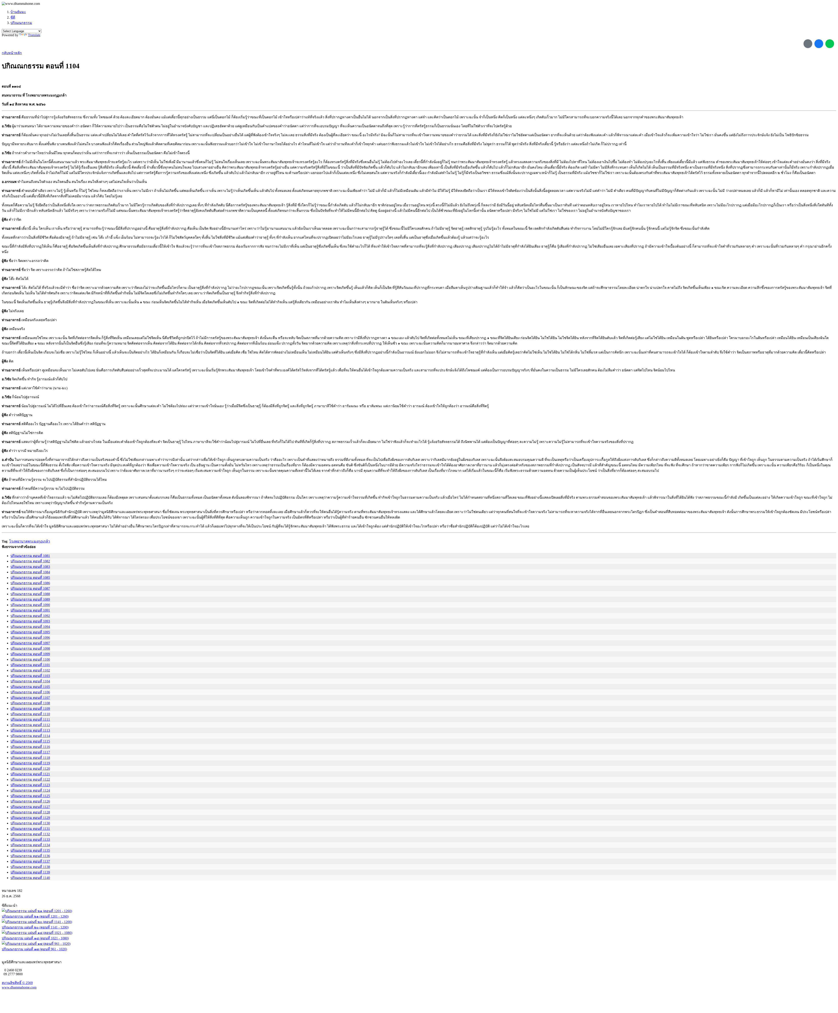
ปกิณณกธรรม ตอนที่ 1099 (30, 654)
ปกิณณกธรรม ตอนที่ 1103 (30, 676)
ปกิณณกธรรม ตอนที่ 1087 (30, 588)
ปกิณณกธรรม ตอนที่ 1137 (30, 861)
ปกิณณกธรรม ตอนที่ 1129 (30, 818)
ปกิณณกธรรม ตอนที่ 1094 (30, 627)
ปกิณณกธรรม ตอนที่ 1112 (30, 725)
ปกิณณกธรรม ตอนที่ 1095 (30, 632)
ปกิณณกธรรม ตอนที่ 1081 (30, 556)
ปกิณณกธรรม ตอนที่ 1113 (30, 730)
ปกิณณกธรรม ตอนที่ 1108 (30, 703)
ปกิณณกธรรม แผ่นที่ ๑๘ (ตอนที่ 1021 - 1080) (35, 938)
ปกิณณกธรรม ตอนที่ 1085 (30, 577)
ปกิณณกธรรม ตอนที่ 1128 (30, 812)
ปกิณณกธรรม (21, 23)
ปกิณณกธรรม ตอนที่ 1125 (30, 796)
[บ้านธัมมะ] (21, 4)
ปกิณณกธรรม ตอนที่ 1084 (30, 572)
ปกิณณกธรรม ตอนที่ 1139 (30, 872)
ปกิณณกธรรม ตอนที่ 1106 (30, 692)
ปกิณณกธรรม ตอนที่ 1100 (30, 659)
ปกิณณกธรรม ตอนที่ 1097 (30, 643)
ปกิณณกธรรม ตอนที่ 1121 (30, 774)
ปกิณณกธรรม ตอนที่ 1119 (30, 763)
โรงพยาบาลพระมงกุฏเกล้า (29, 541)
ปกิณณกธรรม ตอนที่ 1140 (30, 878)
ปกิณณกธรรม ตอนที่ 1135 (30, 850)
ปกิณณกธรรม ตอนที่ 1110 (30, 714)
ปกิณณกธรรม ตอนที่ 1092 (30, 616)
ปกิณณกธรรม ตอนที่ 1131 (30, 828)
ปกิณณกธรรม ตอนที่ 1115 (30, 741)
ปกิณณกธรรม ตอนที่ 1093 (30, 621)
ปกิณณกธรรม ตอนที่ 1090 (30, 605)
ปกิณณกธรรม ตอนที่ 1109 (30, 708)
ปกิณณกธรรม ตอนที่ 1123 (30, 785)
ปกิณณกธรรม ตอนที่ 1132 (30, 834)
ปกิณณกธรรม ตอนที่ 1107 (30, 697)
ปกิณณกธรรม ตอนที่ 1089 (30, 599)
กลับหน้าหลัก (12, 53)
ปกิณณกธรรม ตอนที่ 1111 (30, 719)
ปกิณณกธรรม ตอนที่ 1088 (30, 594)
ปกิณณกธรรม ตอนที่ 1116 (30, 747)
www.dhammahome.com (19, 987)
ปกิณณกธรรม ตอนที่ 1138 (30, 867)
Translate (34, 35)
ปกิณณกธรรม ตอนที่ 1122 (30, 779)
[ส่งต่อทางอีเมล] (808, 43)
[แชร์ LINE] (829, 43)
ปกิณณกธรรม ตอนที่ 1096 (30, 637)
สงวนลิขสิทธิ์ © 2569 (17, 983)
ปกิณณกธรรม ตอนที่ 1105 (30, 687)
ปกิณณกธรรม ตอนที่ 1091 (30, 610)
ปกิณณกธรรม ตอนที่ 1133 (30, 839)
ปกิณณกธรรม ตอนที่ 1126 (30, 801)
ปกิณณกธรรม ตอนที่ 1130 (30, 823)
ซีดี (12, 17)
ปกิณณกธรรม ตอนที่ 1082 (30, 561)
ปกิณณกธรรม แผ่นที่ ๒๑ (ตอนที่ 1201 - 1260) (35, 916)
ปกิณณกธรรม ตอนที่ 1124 (30, 790)
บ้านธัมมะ (18, 12)
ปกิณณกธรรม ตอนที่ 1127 (30, 807)
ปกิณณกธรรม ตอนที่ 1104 (30, 681)
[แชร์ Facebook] (818, 43)
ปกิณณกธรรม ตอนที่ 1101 (30, 665)
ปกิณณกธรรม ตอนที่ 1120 (30, 768)
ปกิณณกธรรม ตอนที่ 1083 (30, 567)
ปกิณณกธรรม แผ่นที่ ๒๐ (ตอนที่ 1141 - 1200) (35, 927)
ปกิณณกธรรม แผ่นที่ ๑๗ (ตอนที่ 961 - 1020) (34, 949)
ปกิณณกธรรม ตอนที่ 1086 (30, 583)
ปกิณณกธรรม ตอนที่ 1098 (30, 648)
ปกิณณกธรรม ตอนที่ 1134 (30, 845)
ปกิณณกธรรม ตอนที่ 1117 (30, 752)
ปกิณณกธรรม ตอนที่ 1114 (30, 736)
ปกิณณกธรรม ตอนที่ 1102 (30, 670)
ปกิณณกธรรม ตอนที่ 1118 (30, 758)
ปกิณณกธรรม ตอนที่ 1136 (30, 856)
